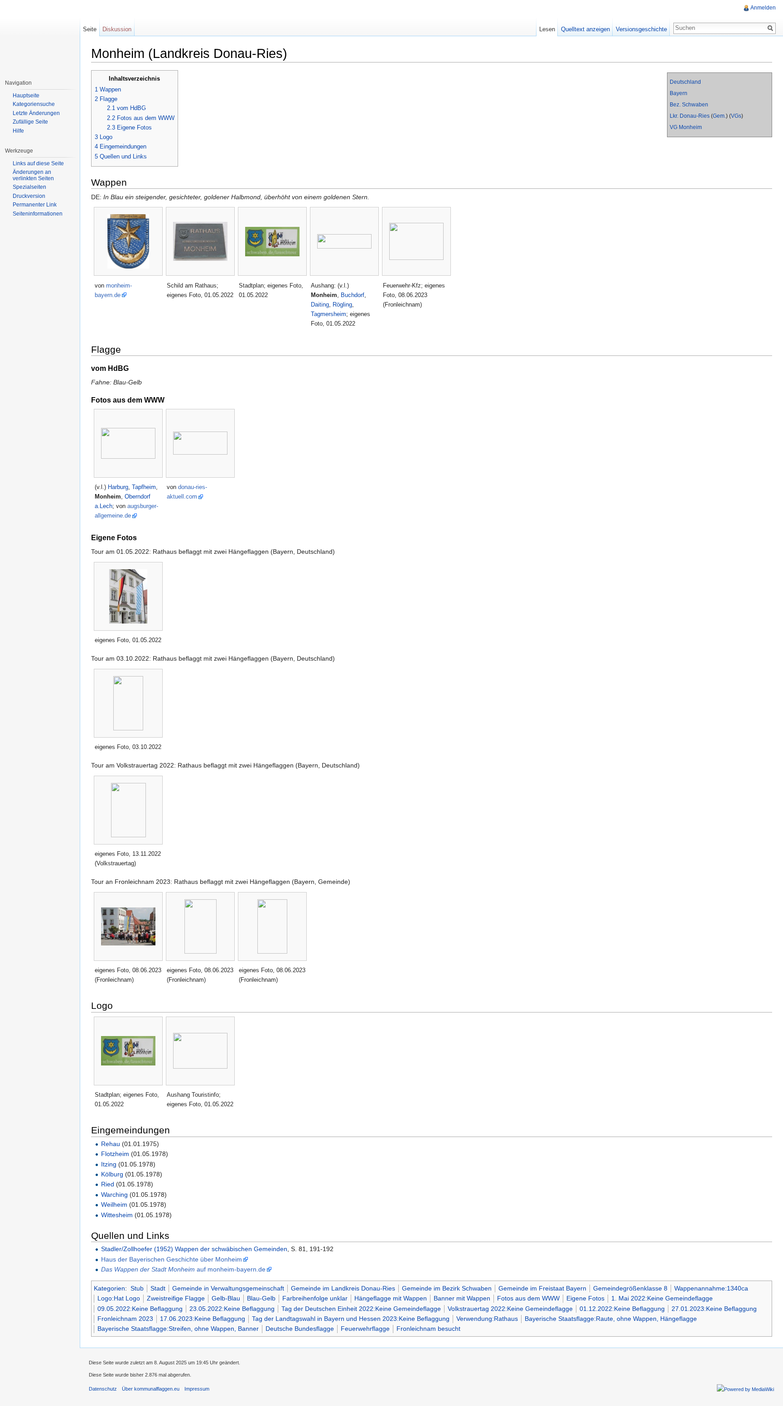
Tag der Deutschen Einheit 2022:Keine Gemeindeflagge (361, 1308)
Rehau (110, 1143)
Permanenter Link (35, 205)
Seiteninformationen (38, 214)
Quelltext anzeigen (585, 29)
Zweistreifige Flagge (176, 1298)
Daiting (320, 304)
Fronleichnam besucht (428, 1328)
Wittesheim (117, 1215)
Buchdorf (352, 295)
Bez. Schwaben (689, 104)
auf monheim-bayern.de (183, 1269)
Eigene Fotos (585, 1298)
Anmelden (763, 8)
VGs (736, 116)
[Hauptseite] (40, 36)
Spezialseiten (29, 187)
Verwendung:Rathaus (487, 1318)
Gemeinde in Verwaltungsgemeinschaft (228, 1288)
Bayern (678, 93)
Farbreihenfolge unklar (315, 1298)
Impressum (196, 1389)
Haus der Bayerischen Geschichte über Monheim (171, 1259)
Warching (114, 1194)
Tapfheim (144, 487)
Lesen (547, 29)
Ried (107, 1184)
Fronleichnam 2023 (125, 1318)
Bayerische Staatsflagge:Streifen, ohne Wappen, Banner (178, 1328)
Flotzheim (115, 1153)
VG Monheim (686, 127)
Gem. (719, 116)
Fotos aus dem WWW (528, 1298)
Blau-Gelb (261, 1298)
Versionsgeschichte (641, 29)
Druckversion (29, 196)
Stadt (157, 1288)
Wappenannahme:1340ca (711, 1288)
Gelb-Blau (226, 1298)
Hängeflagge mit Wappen (390, 1298)
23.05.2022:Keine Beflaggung (232, 1308)
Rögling (342, 304)
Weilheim (114, 1204)
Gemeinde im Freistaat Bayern (542, 1288)
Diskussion (116, 29)
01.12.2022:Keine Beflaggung (622, 1308)
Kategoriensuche (34, 104)
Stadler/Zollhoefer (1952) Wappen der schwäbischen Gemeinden (194, 1248)
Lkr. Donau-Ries (690, 116)
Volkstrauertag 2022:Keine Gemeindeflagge (510, 1308)
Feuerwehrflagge (365, 1328)
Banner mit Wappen (462, 1298)
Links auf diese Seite (38, 163)
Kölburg (112, 1174)
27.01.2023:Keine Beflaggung (714, 1308)
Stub (137, 1288)
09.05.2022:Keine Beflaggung (140, 1308)
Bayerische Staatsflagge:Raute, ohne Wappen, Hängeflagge (611, 1318)
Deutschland (685, 82)
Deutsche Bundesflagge (300, 1328)
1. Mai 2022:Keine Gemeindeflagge (662, 1298)
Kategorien (109, 1288)
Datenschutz (103, 1389)
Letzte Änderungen (36, 113)
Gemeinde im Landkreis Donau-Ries (343, 1288)
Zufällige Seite (30, 122)
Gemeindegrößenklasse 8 (630, 1288)
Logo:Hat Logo (118, 1298)
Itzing (108, 1164)
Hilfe (18, 131)
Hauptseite (26, 95)
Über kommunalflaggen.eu (150, 1389)
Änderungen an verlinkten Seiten (33, 175)
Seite (90, 29)
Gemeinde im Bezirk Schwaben (447, 1288)
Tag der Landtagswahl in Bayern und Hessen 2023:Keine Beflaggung (351, 1318)
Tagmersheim (328, 314)
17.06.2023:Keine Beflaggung (202, 1318)
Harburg (118, 487)
